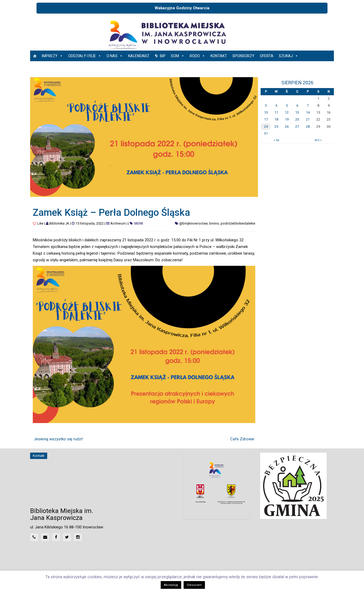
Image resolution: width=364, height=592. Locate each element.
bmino (214, 223)
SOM (175, 56)
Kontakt (219, 56)
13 (297, 112)
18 (276, 119)
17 (266, 119)
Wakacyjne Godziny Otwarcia (182, 8)
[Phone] (34, 537)
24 (266, 127)
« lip (276, 140)
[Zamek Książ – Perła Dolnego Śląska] (144, 136)
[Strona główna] (34, 56)
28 (308, 127)
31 (266, 133)
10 (266, 112)
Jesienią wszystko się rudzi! (58, 439)
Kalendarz (138, 56)
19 (287, 119)
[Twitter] (67, 537)
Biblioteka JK (59, 223)
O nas (112, 56)
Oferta (266, 56)
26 (287, 127)
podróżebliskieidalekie (238, 223)
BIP (162, 56)
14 (308, 112)
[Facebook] (56, 537)
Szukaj (286, 56)
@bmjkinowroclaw (193, 223)
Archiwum (118, 223)
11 (276, 112)
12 (287, 112)
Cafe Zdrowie (242, 439)
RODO (195, 56)
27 (297, 127)
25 (276, 127)
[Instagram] (78, 537)
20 (297, 119)
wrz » (318, 140)
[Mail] (45, 537)
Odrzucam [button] (194, 585)
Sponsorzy (243, 56)
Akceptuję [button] (171, 585)
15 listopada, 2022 (89, 223)
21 (308, 119)
